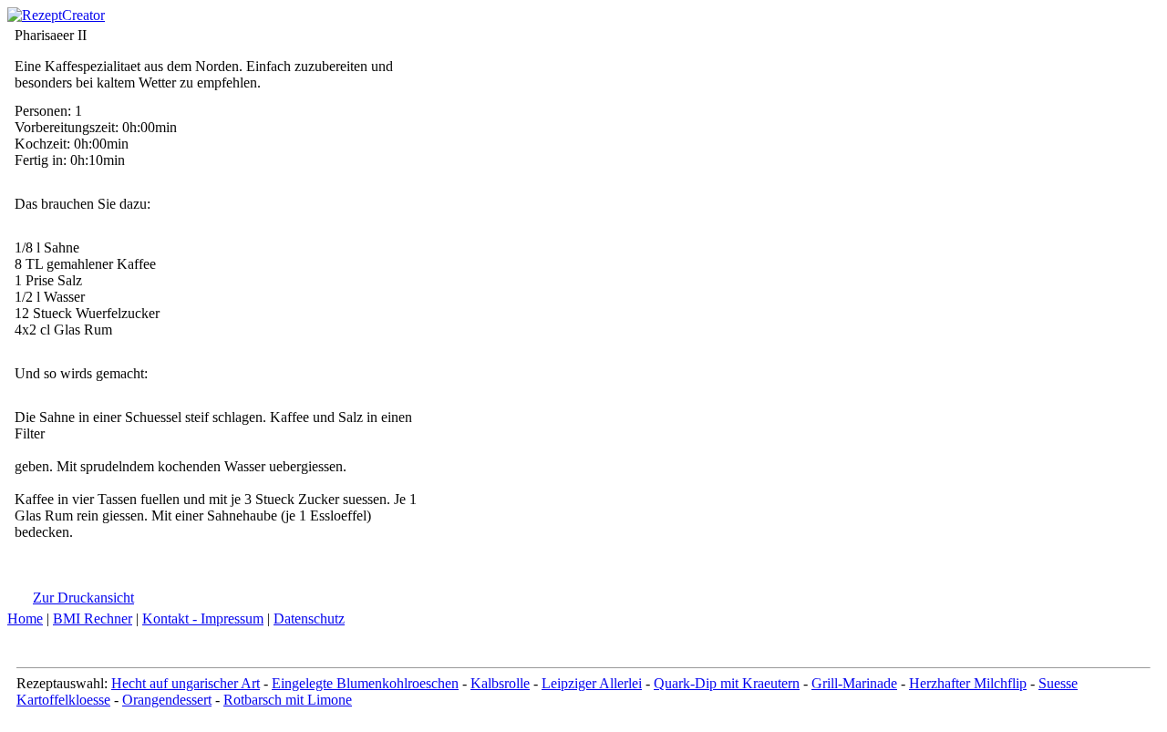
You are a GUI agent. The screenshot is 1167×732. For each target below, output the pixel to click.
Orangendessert (167, 699)
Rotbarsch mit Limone (287, 699)
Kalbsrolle (500, 683)
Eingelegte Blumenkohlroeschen (365, 683)
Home (25, 618)
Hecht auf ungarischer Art (185, 683)
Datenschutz (309, 618)
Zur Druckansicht (83, 597)
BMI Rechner (92, 618)
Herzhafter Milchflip (968, 683)
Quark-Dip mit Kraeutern (727, 683)
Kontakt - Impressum (202, 618)
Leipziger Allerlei (592, 683)
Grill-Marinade (854, 683)
